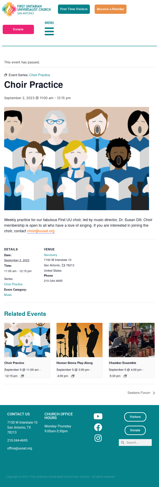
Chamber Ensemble (122, 363)
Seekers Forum (139, 392)
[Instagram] (98, 438)
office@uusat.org (19, 448)
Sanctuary (50, 255)
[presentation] (27, 340)
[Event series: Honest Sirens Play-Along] (72, 376)
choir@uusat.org (40, 230)
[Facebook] (98, 427)
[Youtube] (98, 416)
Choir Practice (13, 284)
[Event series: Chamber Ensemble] (125, 376)
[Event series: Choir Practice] (22, 376)
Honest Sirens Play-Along (75, 363)
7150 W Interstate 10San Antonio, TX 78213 (22, 427)
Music (8, 295)
